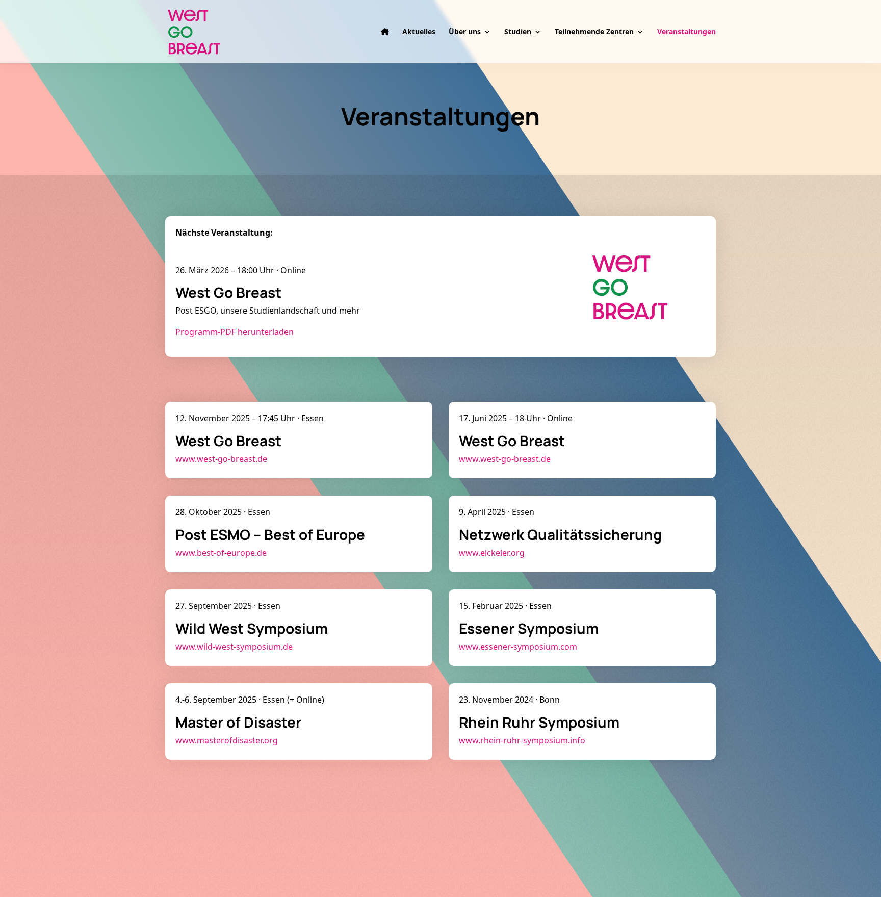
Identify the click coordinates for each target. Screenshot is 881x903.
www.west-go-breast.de (221, 459)
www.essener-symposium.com (518, 646)
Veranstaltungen (686, 32)
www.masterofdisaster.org (226, 740)
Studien (517, 32)
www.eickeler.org (492, 552)
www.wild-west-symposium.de (234, 646)
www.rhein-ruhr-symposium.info (522, 740)
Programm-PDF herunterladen (234, 332)
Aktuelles (418, 32)
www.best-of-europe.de (221, 552)
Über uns (465, 32)
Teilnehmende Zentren (594, 32)
